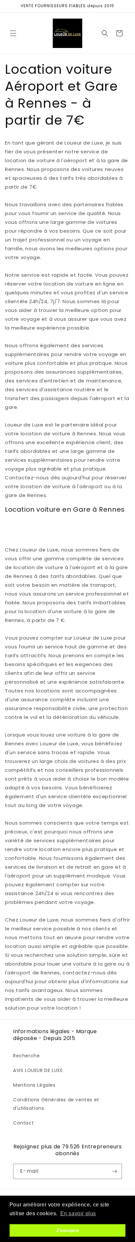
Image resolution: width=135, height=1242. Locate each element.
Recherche (26, 1055)
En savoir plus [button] (78, 1213)
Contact (23, 1123)
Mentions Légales (34, 1085)
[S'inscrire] (114, 1171)
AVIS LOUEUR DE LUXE (38, 1070)
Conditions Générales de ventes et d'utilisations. (56, 1103)
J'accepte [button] (67, 1230)
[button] (13, 33)
